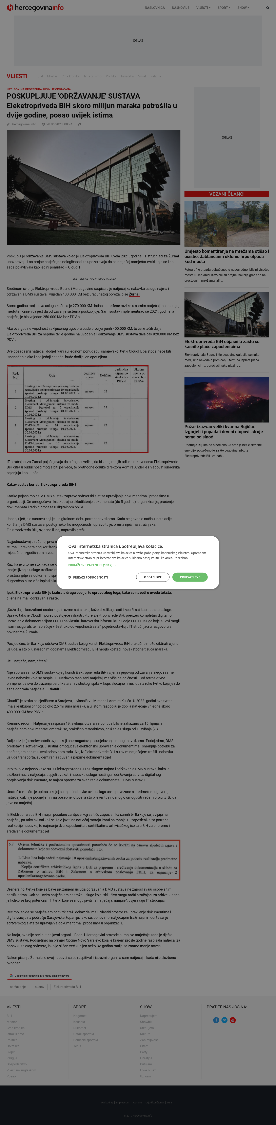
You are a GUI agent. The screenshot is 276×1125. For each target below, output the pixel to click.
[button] (138, 565)
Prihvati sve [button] (190, 577)
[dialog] (138, 562)
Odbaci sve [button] (153, 577)
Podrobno (181, 558)
